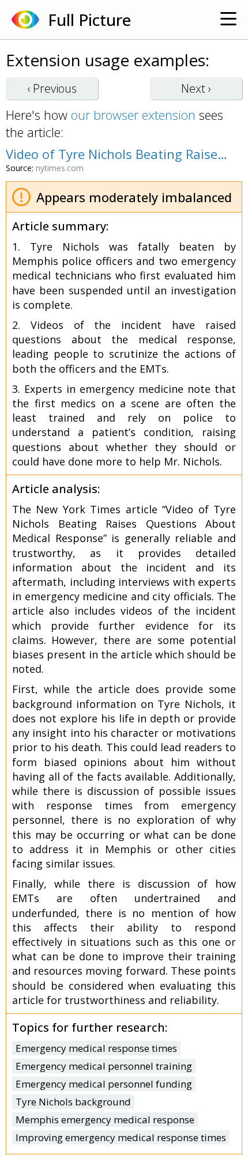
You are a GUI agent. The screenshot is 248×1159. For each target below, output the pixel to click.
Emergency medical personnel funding (104, 1083)
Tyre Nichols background (73, 1101)
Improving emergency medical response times (121, 1137)
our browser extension (133, 114)
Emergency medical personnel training (104, 1066)
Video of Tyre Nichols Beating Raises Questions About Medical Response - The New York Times (118, 153)
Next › (196, 88)
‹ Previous (52, 88)
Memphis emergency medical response (105, 1119)
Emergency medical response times (96, 1048)
